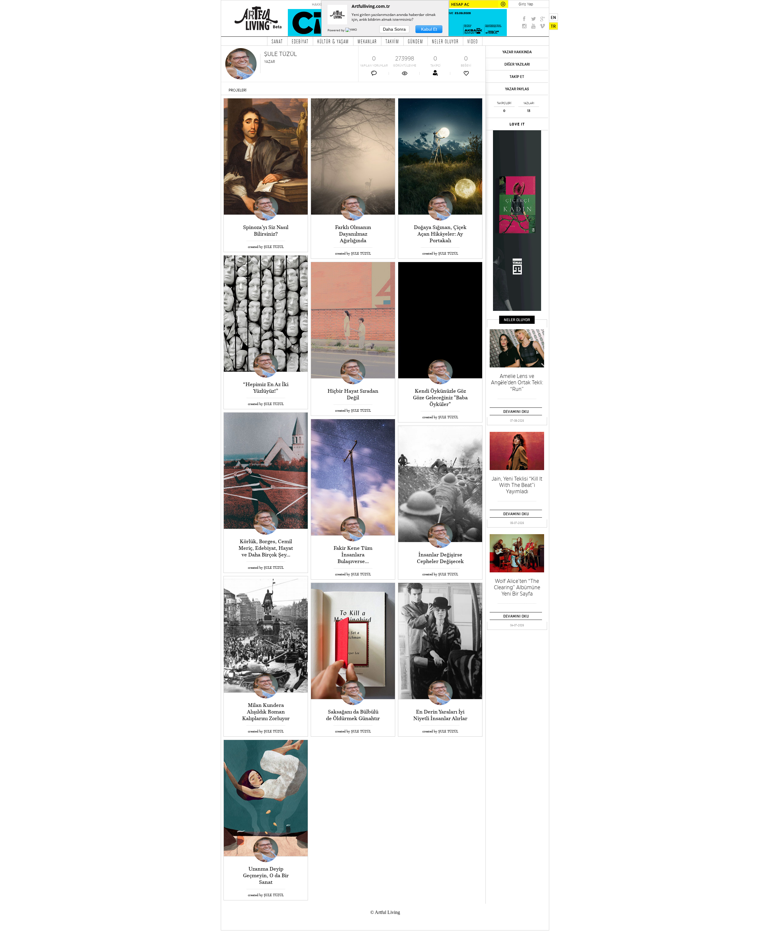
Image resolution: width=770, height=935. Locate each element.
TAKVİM (392, 41)
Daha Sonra (394, 29)
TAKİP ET (517, 76)
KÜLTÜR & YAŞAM (333, 41)
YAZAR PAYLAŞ (517, 89)
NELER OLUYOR (445, 41)
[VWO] (351, 30)
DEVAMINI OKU (516, 411)
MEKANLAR (367, 41)
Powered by (336, 30)
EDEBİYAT (300, 41)
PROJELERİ (237, 90)
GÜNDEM (415, 41)
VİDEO (472, 41)
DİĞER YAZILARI (517, 64)
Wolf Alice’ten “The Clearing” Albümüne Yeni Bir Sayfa (517, 587)
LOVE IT (517, 124)
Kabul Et (429, 29)
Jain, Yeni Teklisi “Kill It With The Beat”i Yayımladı (516, 484)
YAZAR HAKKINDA (517, 52)
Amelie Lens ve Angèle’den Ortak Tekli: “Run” (517, 382)
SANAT (277, 41)
